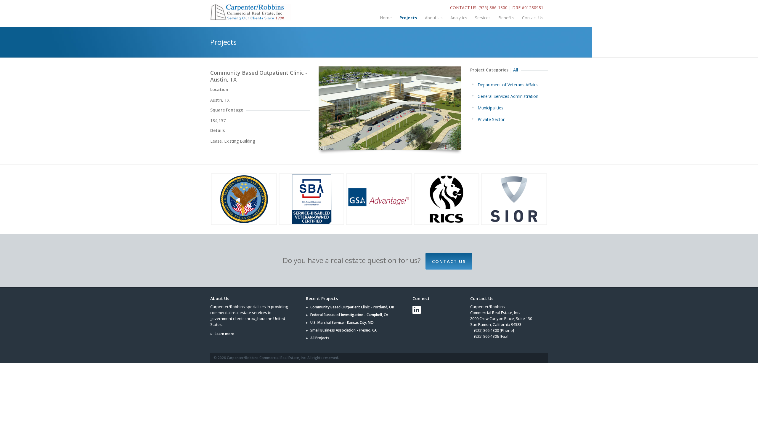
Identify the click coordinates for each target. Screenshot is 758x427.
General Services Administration (508, 96)
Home (386, 17)
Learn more (224, 333)
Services (483, 17)
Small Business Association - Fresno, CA (343, 330)
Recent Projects (322, 298)
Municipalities (490, 108)
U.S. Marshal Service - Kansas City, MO (342, 322)
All (515, 70)
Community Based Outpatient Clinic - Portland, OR (352, 307)
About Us (434, 17)
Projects (408, 17)
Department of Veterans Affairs (508, 84)
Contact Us (532, 17)
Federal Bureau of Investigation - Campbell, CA (349, 314)
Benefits (506, 17)
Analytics (458, 17)
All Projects (319, 337)
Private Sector (491, 119)
